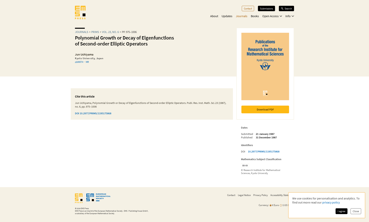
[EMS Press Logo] (80, 13)
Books (255, 16)
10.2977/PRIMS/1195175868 (263, 151)
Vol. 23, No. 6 (110, 32)
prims (95, 32)
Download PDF (265, 109)
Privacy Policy (260, 195)
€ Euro (275, 205)
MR (87, 61)
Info (288, 16)
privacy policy (331, 202)
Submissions (266, 8)
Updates (227, 16)
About (214, 16)
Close (356, 211)
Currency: (264, 205)
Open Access (270, 16)
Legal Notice (244, 195)
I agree (341, 211)
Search (288, 8)
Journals (241, 16)
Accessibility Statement (282, 195)
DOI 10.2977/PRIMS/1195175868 (93, 113)
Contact (248, 8)
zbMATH (79, 61)
